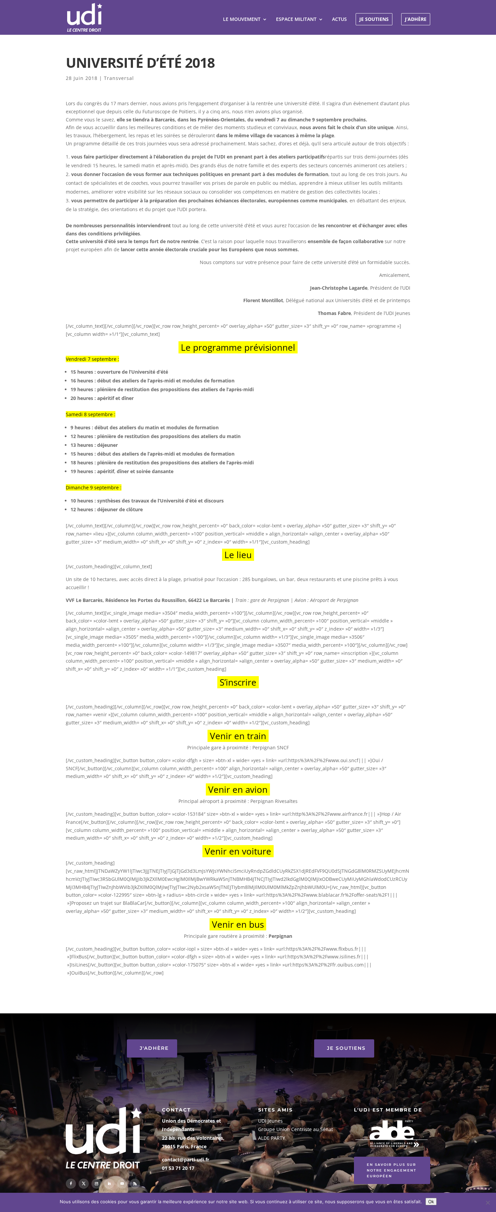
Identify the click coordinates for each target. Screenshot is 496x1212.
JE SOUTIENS (374, 19)
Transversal (119, 78)
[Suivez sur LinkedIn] (109, 1184)
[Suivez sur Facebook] (71, 1184)
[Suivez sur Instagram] (96, 1184)
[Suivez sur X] (84, 1184)
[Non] (487, 1202)
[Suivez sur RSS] (135, 1184)
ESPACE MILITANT (296, 19)
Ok (431, 1201)
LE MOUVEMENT (241, 19)
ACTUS (339, 19)
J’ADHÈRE (415, 19)
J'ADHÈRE (154, 1048)
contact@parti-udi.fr (185, 1159)
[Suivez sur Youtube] (122, 1184)
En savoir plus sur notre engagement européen (391, 1170)
